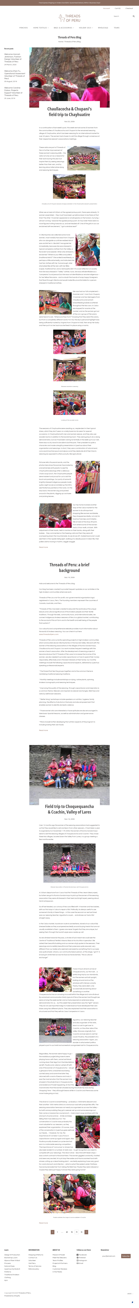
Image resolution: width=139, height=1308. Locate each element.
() (117, 8)
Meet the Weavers (60, 1258)
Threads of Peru (24, 1293)
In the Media (57, 1272)
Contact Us (32, 1258)
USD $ (129, 1293)
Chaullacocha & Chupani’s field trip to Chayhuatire (69, 111)
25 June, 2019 (9, 98)
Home (60, 42)
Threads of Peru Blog (72, 42)
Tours (117, 28)
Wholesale (103, 28)
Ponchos (23, 28)
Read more (43, 547)
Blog (54, 1266)
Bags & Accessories (63, 28)
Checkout (129, 8)
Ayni (6, 1280)
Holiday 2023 (85, 28)
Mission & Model (59, 1255)
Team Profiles (58, 1260)
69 (67, 1232)
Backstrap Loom (10, 1258)
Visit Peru (32, 1263)
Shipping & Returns (35, 1255)
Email (80, 1263)
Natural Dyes (9, 1266)
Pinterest (82, 1258)
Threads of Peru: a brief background (69, 567)
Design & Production (12, 1255)
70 (72, 1232)
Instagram (82, 1260)
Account (106, 8)
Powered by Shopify (12, 1296)
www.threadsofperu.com (49, 634)
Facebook (82, 1255)
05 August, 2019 (10, 81)
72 (81, 1232)
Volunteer (32, 1260)
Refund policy (33, 1269)
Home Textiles (40, 28)
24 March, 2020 (10, 65)
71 (76, 1232)
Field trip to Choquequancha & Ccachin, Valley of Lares (69, 809)
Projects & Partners (60, 1263)
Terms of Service (34, 1266)
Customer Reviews (60, 1269)
